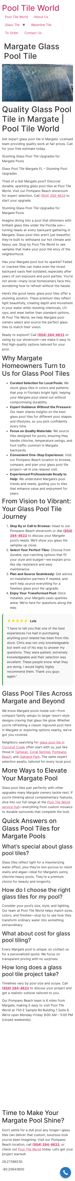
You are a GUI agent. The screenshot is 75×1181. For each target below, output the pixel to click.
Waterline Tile (41, 25)
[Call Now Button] (65, 1172)
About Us (41, 17)
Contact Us (33, 33)
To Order (11, 33)
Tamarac (21, 752)
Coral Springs (40, 752)
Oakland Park (30, 757)
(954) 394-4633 (53, 196)
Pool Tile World (30, 8)
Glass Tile (12, 25)
